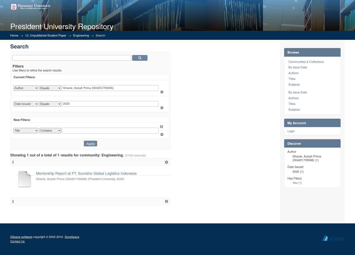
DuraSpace (72, 237)
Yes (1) (297, 182)
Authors (293, 73)
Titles (291, 78)
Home (14, 35)
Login (291, 131)
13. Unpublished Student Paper (45, 35)
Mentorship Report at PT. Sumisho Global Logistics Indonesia (86, 173)
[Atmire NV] (333, 239)
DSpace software (21, 237)
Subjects (294, 84)
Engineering (81, 35)
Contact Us (17, 241)
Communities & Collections (306, 61)
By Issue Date (297, 67)
